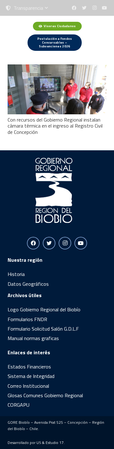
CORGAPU (18, 405)
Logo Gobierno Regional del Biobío (44, 309)
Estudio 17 (55, 443)
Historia (16, 274)
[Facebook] (74, 7)
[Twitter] (84, 7)
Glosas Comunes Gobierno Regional (45, 395)
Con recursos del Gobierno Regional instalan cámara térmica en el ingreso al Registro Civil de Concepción (55, 125)
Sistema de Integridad (31, 376)
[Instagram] (94, 7)
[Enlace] (19, 36)
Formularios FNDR (27, 319)
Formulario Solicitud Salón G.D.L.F (43, 328)
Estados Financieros (29, 366)
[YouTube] (104, 7)
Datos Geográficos (28, 284)
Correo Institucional (28, 386)
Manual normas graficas (33, 338)
